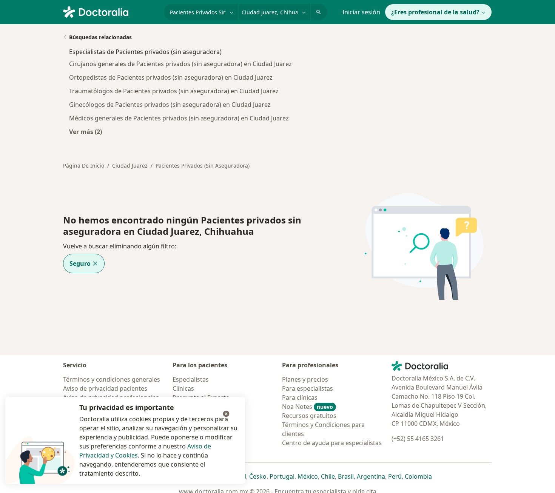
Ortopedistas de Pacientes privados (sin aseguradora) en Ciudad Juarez (171, 77)
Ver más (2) (85, 131)
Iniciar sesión (361, 12)
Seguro (80, 263)
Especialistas (191, 379)
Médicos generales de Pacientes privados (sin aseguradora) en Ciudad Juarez (179, 118)
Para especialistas (307, 388)
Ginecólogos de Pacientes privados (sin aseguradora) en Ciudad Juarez (170, 104)
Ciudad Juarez (130, 165)
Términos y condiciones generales (111, 379)
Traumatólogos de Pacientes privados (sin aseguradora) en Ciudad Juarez (174, 91)
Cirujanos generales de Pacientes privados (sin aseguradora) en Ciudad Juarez (180, 64)
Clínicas (183, 388)
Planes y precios (305, 379)
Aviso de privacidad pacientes (105, 388)
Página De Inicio (83, 165)
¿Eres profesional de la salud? (435, 12)
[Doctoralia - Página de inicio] (110, 11)
